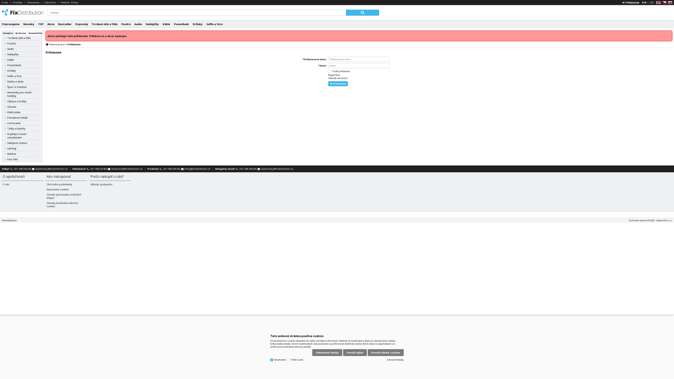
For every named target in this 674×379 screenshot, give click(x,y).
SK (669, 2)
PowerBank (181, 24)
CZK (651, 2)
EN (657, 2)
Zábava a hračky (17, 101)
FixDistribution (23, 12)
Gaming (11, 148)
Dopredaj (81, 24)
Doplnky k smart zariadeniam (17, 135)
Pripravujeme (10, 24)
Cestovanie (14, 123)
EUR (644, 2)
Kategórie (8, 33)
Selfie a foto (214, 24)
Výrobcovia (20, 33)
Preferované (297, 359)
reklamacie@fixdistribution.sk (127, 168)
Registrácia (334, 75)
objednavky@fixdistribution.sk (51, 168)
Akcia (50, 24)
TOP (41, 24)
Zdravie (11, 106)
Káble (166, 24)
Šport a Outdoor (17, 87)
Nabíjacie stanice (17, 143)
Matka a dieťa (15, 81)
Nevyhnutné (280, 359)
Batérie (11, 153)
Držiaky (198, 24)
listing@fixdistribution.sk (197, 168)
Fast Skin (12, 159)
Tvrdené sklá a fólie (105, 24)
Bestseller (65, 24)
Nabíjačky (152, 24)
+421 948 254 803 (99, 168)
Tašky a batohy (16, 128)
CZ (663, 2)
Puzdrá (126, 24)
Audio (138, 24)
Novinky (28, 24)
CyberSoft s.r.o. (664, 220)
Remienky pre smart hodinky (19, 94)
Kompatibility (35, 33)
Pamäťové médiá (17, 117)
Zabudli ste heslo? (338, 78)
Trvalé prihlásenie (341, 71)
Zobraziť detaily (395, 359)
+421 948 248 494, (22, 168)
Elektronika (13, 112)
